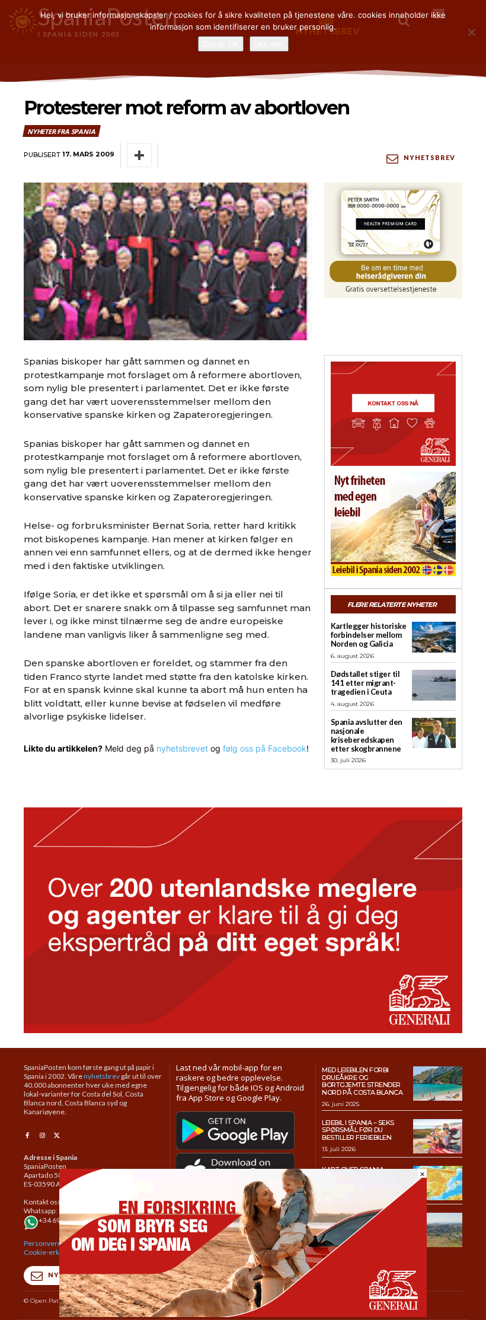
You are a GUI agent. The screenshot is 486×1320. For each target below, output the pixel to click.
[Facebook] (27, 1136)
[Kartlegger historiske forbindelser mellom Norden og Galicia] (434, 637)
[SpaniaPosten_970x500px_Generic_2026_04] (243, 920)
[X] (57, 1136)
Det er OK (221, 44)
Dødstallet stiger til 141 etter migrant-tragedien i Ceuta (365, 682)
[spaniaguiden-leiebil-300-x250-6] (393, 524)
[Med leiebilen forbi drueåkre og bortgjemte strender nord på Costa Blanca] (437, 1083)
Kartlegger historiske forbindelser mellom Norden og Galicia (369, 634)
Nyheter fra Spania (61, 131)
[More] (139, 155)
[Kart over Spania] (437, 1183)
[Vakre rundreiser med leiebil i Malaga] (437, 1230)
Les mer (269, 44)
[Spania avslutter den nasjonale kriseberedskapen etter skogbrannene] (434, 733)
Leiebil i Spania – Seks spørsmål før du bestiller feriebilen (358, 1130)
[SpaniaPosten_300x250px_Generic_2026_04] (393, 414)
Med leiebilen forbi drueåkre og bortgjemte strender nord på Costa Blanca (362, 1081)
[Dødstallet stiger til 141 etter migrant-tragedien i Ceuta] (434, 685)
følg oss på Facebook (264, 748)
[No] (471, 32)
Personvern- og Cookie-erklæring (51, 1248)
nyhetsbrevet (182, 748)
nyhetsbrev (102, 1076)
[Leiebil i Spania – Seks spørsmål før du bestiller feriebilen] (437, 1136)
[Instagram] (41, 1136)
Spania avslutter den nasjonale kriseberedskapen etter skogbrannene (366, 735)
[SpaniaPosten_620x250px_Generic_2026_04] (243, 1314)
